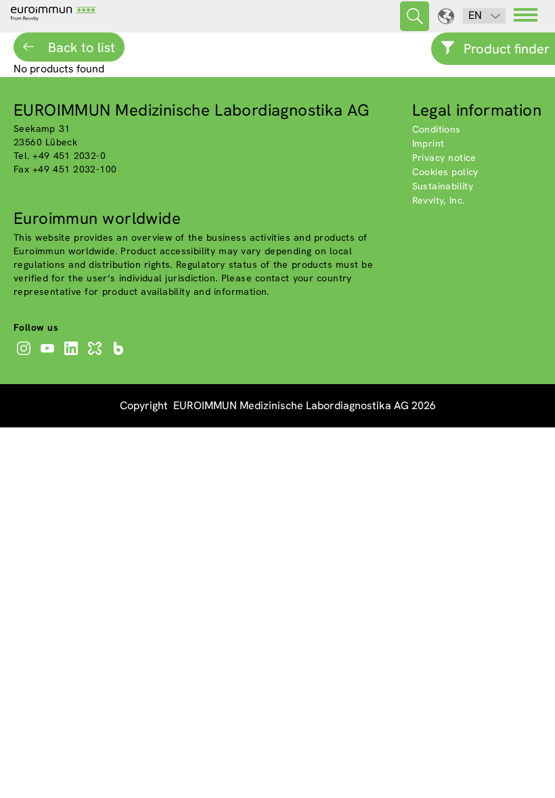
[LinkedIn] (73, 355)
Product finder (507, 48)
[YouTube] (49, 355)
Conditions (436, 129)
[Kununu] (96, 355)
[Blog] (120, 355)
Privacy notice (444, 157)
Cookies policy (445, 172)
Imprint (428, 143)
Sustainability (443, 186)
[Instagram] (25, 355)
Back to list (80, 47)
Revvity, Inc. (438, 200)
